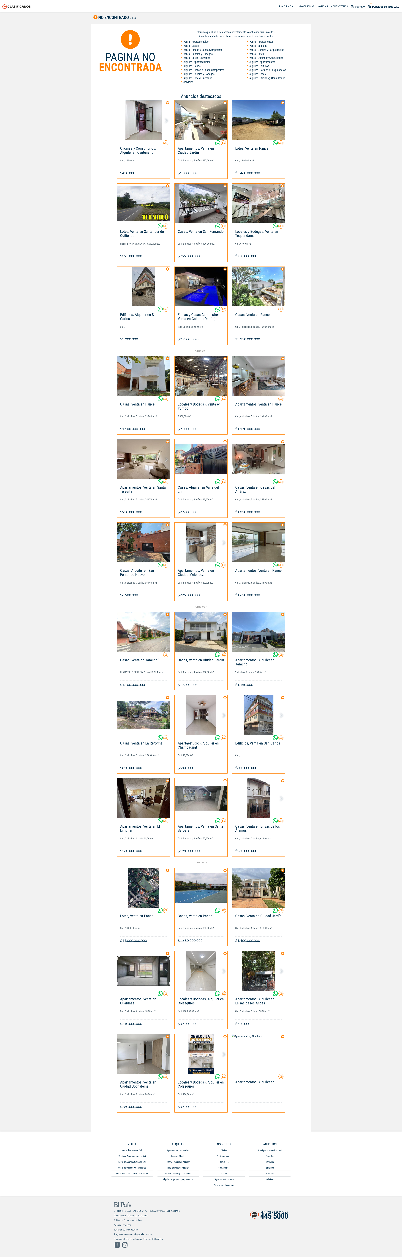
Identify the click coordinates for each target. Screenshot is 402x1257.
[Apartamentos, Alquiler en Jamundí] (258, 632)
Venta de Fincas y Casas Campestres (132, 1173)
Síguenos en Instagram (224, 1185)
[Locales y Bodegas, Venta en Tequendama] (258, 203)
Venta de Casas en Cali (132, 1150)
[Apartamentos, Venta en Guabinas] (143, 971)
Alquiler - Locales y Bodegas (199, 74)
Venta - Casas (191, 45)
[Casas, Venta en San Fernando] (201, 203)
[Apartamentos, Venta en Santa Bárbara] (201, 798)
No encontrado (113, 17)
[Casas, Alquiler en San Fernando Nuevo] (143, 542)
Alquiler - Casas (192, 66)
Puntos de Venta (224, 1156)
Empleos (270, 1167)
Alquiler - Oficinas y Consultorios (267, 78)
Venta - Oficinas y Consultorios (266, 57)
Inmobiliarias (306, 6)
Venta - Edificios (258, 45)
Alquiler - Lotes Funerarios (197, 78)
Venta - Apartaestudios (196, 41)
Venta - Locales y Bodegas (198, 54)
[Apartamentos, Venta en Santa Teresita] (143, 459)
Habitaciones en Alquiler (178, 1167)
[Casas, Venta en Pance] (258, 286)
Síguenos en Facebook (224, 1179)
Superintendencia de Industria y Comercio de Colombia (138, 1239)
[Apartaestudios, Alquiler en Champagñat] (201, 715)
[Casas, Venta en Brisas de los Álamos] (258, 798)
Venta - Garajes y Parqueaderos (266, 49)
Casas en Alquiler (178, 1156)
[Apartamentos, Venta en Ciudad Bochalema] (143, 1054)
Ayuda (224, 1173)
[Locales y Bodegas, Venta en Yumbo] (201, 376)
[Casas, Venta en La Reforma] (143, 715)
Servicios (188, 82)
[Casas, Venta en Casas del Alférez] (258, 459)
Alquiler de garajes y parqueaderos (178, 1179)
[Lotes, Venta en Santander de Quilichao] (143, 203)
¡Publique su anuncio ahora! (270, 1150)
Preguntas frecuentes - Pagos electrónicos (133, 1234)
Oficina (224, 1150)
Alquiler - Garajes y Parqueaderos (267, 70)
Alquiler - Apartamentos (262, 62)
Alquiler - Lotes (257, 74)
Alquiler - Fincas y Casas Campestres (203, 70)
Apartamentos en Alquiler (178, 1150)
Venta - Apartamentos (261, 41)
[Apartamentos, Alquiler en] (258, 1054)
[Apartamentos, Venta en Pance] (258, 376)
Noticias (323, 6)
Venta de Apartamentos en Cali (132, 1156)
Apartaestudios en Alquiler (178, 1162)
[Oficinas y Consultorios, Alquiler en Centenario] (143, 120)
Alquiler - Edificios (259, 66)
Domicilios (224, 1162)
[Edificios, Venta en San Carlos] (258, 715)
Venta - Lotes (256, 54)
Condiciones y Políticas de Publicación (131, 1215)
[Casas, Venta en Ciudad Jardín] (201, 632)
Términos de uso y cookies (126, 1229)
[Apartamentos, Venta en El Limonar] (143, 798)
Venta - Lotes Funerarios (196, 57)
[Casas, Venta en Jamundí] (143, 632)
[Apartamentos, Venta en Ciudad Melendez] (201, 542)
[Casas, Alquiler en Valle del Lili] (201, 459)
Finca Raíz (285, 6)
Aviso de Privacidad (122, 1225)
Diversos (270, 1173)
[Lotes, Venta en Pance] (258, 120)
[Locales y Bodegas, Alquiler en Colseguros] (201, 971)
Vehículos (270, 1162)
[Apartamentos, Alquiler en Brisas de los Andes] (258, 971)
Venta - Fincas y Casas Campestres (202, 49)
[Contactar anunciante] (165, 144)
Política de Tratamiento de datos (128, 1220)
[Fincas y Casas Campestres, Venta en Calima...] (201, 286)
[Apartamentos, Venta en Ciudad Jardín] (201, 120)
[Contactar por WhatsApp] (218, 144)
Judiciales (270, 1179)
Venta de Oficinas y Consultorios (132, 1167)
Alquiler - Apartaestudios (196, 62)
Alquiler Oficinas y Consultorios (178, 1173)
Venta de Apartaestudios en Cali (132, 1162)
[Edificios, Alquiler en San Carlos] (143, 286)
